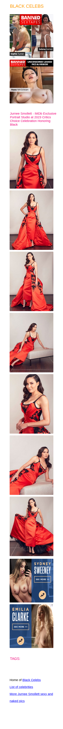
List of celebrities (21, 687)
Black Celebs (31, 680)
